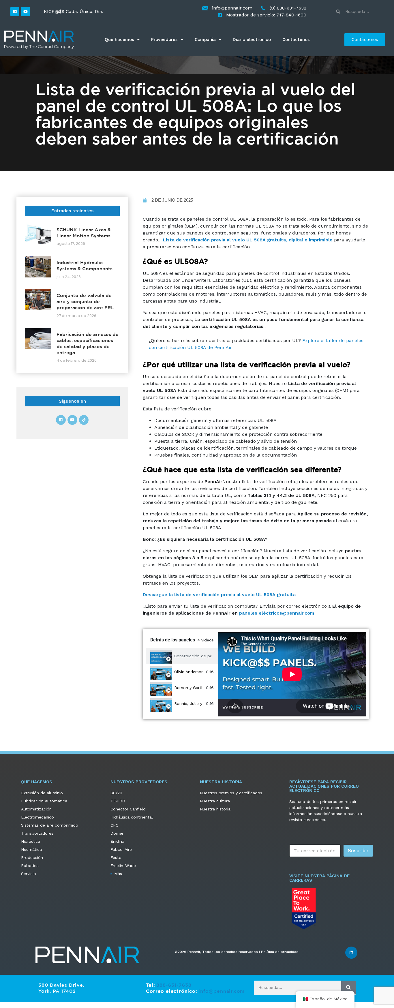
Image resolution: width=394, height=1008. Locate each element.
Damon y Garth (189, 687)
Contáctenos (296, 39)
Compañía (205, 39)
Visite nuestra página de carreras (319, 878)
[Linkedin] (14, 11)
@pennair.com (298, 613)
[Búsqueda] (348, 987)
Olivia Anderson (189, 671)
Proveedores (164, 39)
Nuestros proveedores (138, 781)
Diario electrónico (252, 39)
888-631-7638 (174, 985)
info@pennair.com (221, 991)
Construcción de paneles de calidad (192, 656)
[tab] (182, 656)
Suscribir (358, 850)
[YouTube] (25, 11)
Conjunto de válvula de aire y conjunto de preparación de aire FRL (85, 301)
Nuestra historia (221, 781)
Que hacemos (119, 39)
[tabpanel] (292, 674)
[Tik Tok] (84, 420)
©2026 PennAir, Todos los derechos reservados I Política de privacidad (237, 952)
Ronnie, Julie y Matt (189, 703)
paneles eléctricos (260, 613)
